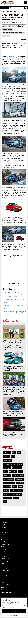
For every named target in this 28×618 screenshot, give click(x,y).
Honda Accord (7, 460)
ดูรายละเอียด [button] (14, 615)
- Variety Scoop (5, 570)
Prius (18, 453)
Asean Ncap (7, 453)
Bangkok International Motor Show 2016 (14, 33)
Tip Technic (4, 556)
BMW (4, 26)
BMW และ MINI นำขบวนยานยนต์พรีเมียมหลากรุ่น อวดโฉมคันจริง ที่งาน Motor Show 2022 (15, 312)
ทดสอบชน (6, 456)
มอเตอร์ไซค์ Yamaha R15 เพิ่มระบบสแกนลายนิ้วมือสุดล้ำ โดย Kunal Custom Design (13, 413)
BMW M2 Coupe (7, 29)
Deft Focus (9, 11)
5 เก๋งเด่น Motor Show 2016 (11, 292)
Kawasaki (16, 498)
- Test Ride (4, 552)
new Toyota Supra (8, 479)
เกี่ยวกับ (3, 582)
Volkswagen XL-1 (17, 468)
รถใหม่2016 (20, 26)
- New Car (3, 542)
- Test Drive (4, 549)
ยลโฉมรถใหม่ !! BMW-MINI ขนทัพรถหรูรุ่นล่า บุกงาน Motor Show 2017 (14, 295)
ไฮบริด (5, 471)
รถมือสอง (6, 490)
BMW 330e (6, 36)
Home (3, 11)
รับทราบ (14, 611)
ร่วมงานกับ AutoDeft (6, 592)
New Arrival (4, 539)
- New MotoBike (5, 544)
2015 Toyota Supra (18, 475)
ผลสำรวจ (20, 490)
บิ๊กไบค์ (15, 487)
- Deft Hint (3, 530)
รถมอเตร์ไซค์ (7, 487)
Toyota (20, 471)
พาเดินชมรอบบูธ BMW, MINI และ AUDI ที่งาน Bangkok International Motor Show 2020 (15, 301)
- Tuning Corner (5, 573)
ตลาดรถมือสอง (17, 494)
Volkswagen (7, 468)
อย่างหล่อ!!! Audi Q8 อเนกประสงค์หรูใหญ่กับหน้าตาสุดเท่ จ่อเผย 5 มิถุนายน (14, 434)
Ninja (5, 502)
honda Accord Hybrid (9, 464)
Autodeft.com (15, 257)
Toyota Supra (7, 475)
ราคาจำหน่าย (13, 471)
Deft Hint (16, 11)
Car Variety (4, 568)
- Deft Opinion (4, 532)
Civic (13, 453)
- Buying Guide (5, 558)
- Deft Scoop (4, 527)
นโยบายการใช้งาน (6, 585)
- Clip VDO (4, 575)
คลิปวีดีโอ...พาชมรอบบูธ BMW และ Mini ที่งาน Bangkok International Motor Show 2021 (15, 306)
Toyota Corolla (19, 479)
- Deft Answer (4, 561)
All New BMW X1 (11, 56)
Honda (13, 456)
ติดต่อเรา (3, 590)
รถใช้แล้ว (13, 490)
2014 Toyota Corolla (9, 483)
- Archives (3, 564)
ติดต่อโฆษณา (4, 587)
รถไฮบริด (19, 464)
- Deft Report (4, 525)
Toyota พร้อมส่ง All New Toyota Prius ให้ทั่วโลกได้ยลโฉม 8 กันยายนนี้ (13, 368)
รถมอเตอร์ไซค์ (7, 498)
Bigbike (21, 487)
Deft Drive (3, 547)
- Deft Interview (5, 535)
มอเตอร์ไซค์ (20, 483)
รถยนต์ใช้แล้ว (7, 494)
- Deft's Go (3, 578)
